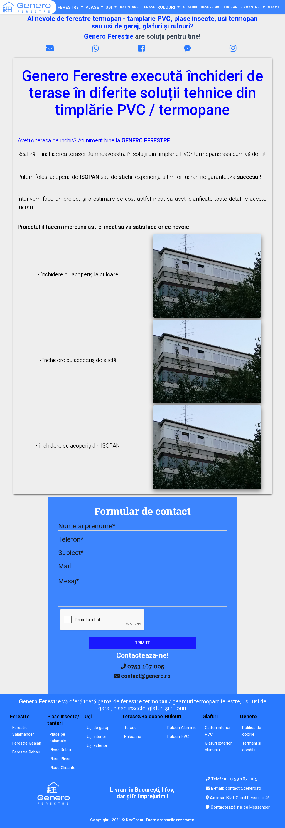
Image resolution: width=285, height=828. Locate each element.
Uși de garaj (97, 727)
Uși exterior (97, 745)
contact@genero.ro (243, 788)
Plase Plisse (61, 758)
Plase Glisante (62, 767)
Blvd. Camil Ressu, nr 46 (247, 797)
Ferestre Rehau (26, 752)
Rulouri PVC (178, 736)
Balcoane (132, 736)
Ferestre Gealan (26, 743)
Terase (130, 727)
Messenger (259, 807)
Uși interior (96, 736)
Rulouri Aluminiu (181, 727)
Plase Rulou (60, 749)
